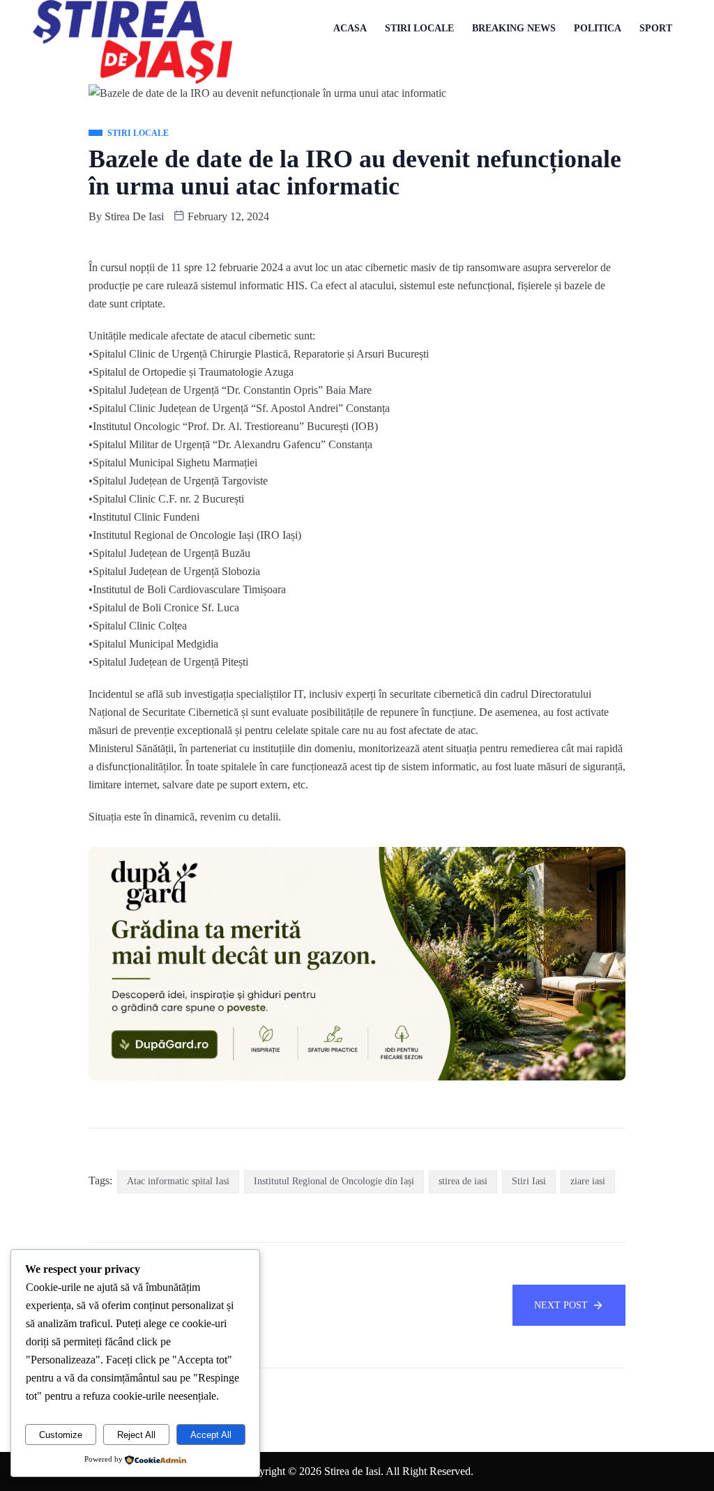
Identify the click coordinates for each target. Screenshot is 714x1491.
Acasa (350, 28)
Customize (60, 1435)
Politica (597, 28)
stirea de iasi (463, 1181)
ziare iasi (587, 1181)
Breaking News (514, 28)
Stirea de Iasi (134, 216)
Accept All (210, 1435)
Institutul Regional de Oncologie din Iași (334, 1181)
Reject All (136, 1435)
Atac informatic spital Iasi (178, 1181)
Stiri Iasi (529, 1181)
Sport (655, 28)
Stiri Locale (419, 28)
